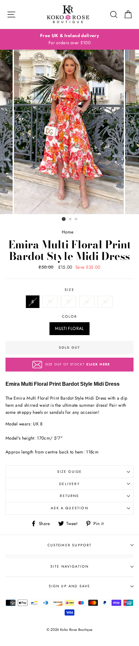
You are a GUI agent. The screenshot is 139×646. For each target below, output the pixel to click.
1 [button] (64, 219)
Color (69, 316)
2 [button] (70, 219)
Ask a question (69, 508)
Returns (69, 495)
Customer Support (70, 545)
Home (67, 232)
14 (86, 301)
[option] (69, 39)
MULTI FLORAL (69, 328)
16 (105, 301)
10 (50, 301)
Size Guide (69, 471)
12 (68, 301)
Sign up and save (70, 586)
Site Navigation (69, 566)
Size (69, 289)
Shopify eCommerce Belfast (69, 640)
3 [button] (76, 219)
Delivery (69, 483)
